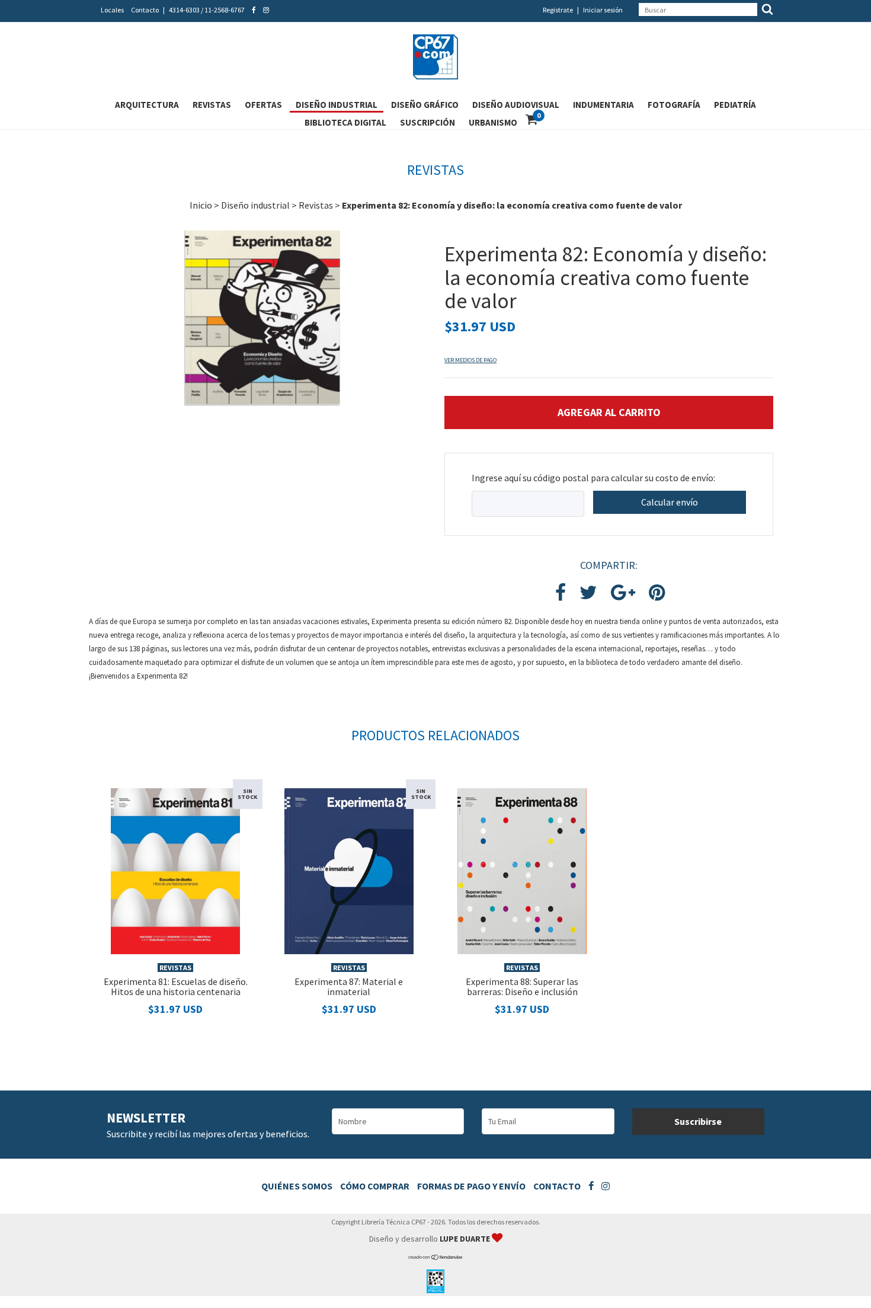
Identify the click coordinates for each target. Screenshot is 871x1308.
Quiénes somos (296, 1186)
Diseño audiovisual (515, 104)
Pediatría (735, 104)
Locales (112, 9)
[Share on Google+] (623, 593)
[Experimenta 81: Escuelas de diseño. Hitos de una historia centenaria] (175, 870)
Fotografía (674, 104)
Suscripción (427, 122)
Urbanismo (493, 122)
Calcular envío (669, 502)
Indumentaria (603, 104)
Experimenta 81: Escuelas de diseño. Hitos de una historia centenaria (176, 987)
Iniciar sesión (603, 9)
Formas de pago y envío (471, 1186)
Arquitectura (147, 104)
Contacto (145, 9)
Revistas (212, 104)
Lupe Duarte (466, 1238)
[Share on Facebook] (560, 593)
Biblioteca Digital (345, 122)
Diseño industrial (336, 104)
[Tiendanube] (436, 1257)
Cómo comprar (374, 1186)
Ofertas (263, 104)
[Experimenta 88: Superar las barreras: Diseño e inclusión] (522, 870)
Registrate (558, 9)
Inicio (201, 205)
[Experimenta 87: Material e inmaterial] (349, 870)
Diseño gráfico (425, 104)
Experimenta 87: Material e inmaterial (348, 987)
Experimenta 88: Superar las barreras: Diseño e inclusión (522, 987)
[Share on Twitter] (588, 593)
